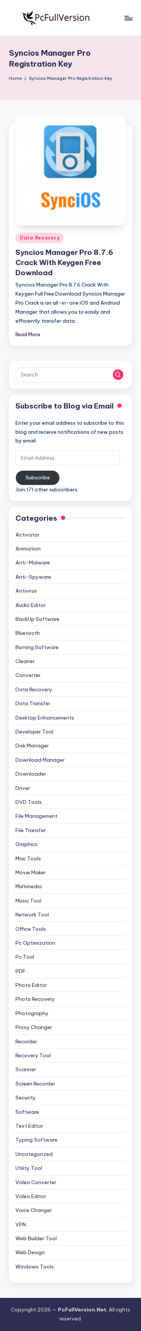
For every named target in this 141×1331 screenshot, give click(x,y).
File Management (36, 816)
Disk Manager (32, 745)
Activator (27, 534)
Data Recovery (39, 238)
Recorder (26, 1041)
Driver (22, 788)
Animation (28, 548)
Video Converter (35, 1182)
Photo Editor (31, 985)
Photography (32, 1013)
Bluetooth (27, 633)
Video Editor (30, 1196)
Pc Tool (24, 956)
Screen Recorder (35, 1083)
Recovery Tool (33, 1055)
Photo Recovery (35, 999)
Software (27, 1111)
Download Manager (40, 759)
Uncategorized (34, 1154)
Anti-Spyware (33, 576)
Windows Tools (34, 1266)
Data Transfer (32, 703)
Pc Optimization (35, 942)
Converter (28, 675)
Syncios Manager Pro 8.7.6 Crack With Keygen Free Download (64, 262)
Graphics (26, 844)
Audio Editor (30, 605)
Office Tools (30, 928)
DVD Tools (28, 802)
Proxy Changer (33, 1027)
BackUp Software (37, 619)
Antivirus (26, 590)
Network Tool (32, 914)
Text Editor (29, 1125)
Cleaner (25, 661)
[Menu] (128, 18)
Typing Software (36, 1139)
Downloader (30, 773)
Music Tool (28, 900)
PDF (20, 971)
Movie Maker (30, 872)
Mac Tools (28, 858)
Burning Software (37, 647)
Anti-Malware (32, 562)
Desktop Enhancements (44, 717)
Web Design (30, 1252)
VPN (20, 1224)
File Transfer (30, 830)
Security (25, 1097)
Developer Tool (34, 731)
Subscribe (38, 477)
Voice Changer (33, 1210)
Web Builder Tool (36, 1238)
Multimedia (28, 886)
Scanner (25, 1069)
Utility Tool (28, 1168)
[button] (118, 374)
